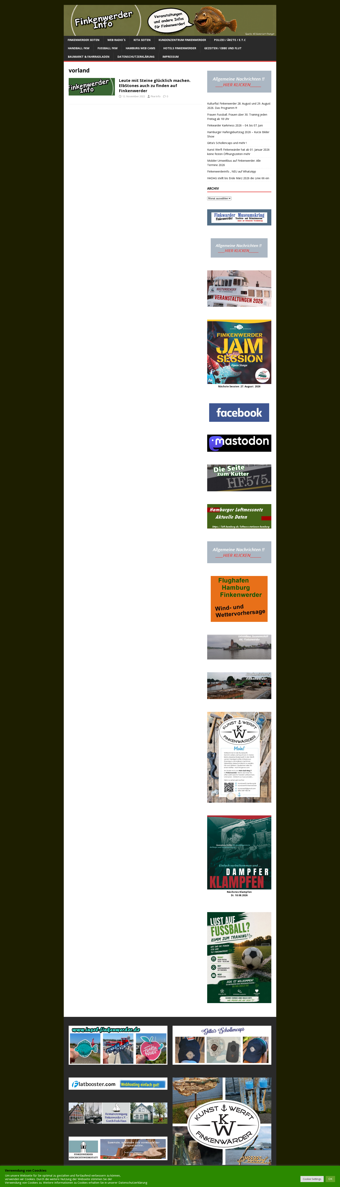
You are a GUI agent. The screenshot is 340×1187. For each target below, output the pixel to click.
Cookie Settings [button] (312, 1179)
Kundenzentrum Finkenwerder (182, 40)
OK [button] (330, 1179)
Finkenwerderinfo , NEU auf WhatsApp (231, 171)
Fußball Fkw (108, 48)
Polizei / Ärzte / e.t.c (230, 40)
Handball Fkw (79, 48)
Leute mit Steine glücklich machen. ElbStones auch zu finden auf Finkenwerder (154, 85)
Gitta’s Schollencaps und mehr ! (227, 143)
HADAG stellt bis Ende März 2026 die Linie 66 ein (238, 178)
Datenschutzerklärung (135, 56)
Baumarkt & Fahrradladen (88, 56)
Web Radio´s (116, 40)
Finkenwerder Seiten (83, 40)
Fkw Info (156, 96)
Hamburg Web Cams (140, 48)
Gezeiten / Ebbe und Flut (223, 48)
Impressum (171, 56)
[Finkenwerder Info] (170, 33)
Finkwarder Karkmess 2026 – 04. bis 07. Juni (235, 125)
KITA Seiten (142, 40)
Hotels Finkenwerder (179, 48)
